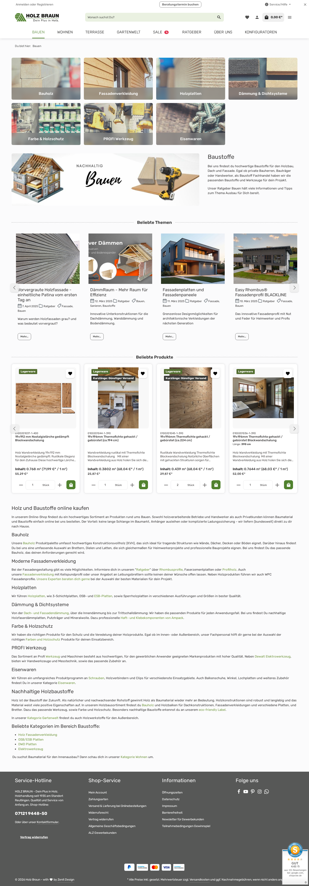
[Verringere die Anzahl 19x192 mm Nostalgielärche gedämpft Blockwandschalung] (21, 484)
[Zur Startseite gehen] (37, 17)
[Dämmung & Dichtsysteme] (262, 79)
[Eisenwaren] (190, 124)
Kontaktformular (47, 822)
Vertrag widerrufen (34, 837)
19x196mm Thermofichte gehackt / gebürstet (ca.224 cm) (185, 438)
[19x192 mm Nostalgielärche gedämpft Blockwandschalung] (45, 397)
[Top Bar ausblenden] (305, 4)
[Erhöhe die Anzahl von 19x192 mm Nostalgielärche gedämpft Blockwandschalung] (60, 484)
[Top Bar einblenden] (289, 17)
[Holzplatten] (190, 79)
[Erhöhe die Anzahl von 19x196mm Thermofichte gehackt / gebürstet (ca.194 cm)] (132, 484)
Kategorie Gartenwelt (42, 718)
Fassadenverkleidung (38, 574)
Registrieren (45, 4)
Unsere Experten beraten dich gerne (63, 579)
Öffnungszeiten (172, 792)
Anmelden (22, 4)
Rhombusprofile (171, 570)
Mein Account (97, 792)
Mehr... (24, 336)
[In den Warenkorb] (70, 484)
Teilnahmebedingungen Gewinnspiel (186, 826)
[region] (154, 429)
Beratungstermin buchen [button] (180, 4)
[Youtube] (246, 793)
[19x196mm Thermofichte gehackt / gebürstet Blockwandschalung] (263, 397)
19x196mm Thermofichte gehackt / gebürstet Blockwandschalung (258, 438)
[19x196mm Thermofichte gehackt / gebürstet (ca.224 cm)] (190, 397)
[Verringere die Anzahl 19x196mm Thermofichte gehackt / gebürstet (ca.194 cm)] (93, 484)
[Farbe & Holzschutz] (46, 124)
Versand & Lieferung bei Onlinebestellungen (117, 806)
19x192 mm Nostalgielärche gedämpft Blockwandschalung (42, 438)
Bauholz (29, 543)
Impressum (169, 806)
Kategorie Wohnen (134, 757)
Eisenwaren (66, 683)
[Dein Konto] (256, 17)
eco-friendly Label (212, 710)
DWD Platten (27, 744)
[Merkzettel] (247, 17)
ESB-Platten (103, 596)
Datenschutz (171, 799)
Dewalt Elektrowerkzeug (273, 656)
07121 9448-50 (31, 813)
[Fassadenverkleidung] (118, 79)
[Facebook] (239, 793)
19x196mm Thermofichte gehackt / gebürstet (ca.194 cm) (112, 438)
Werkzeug (53, 656)
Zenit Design (66, 879)
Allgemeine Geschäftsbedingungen (111, 826)
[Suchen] (219, 17)
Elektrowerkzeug (30, 749)
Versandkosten (200, 879)
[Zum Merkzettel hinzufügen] (70, 373)
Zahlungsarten (98, 799)
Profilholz (229, 570)
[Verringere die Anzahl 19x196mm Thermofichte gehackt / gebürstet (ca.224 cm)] (166, 484)
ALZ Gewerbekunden (102, 833)
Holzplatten (36, 596)
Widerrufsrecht (98, 812)
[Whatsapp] (266, 793)
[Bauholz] (46, 79)
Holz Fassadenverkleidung (37, 735)
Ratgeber (143, 570)
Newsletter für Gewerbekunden (183, 819)
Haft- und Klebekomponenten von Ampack (152, 618)
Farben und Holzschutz (43, 639)
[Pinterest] (253, 793)
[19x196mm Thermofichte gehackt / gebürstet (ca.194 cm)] (118, 397)
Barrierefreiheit (172, 812)
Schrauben (96, 678)
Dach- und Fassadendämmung (46, 613)
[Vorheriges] (14, 428)
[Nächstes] (294, 428)
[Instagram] (260, 793)
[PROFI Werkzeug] (118, 124)
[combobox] (149, 17)
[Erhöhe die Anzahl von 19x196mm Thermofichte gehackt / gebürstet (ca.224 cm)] (205, 484)
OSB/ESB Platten (31, 739)
